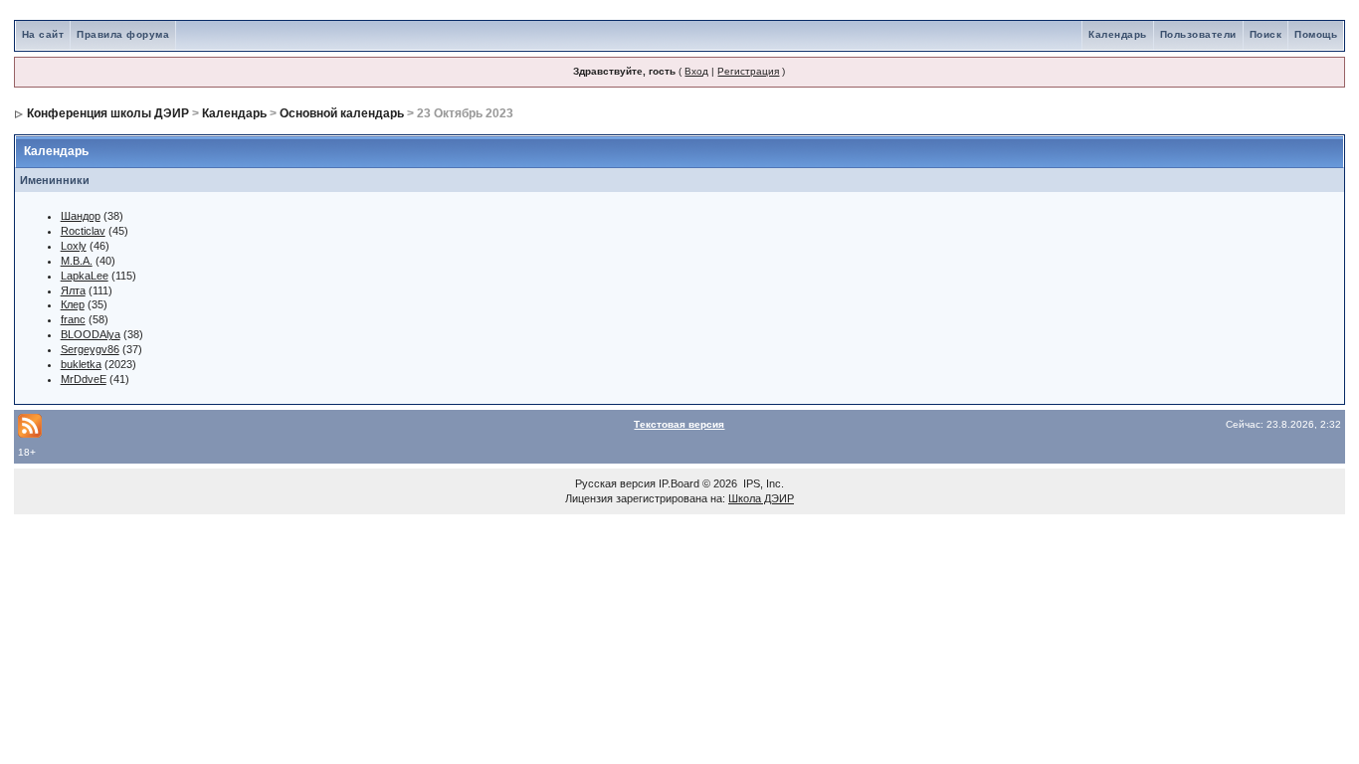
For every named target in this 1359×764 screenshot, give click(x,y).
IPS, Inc (762, 483)
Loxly (74, 246)
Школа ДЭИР (761, 498)
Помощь (1315, 34)
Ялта (73, 290)
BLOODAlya (90, 334)
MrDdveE (83, 379)
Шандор (80, 216)
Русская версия (615, 483)
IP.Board (679, 483)
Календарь (1117, 34)
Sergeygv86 (90, 349)
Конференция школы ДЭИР (108, 113)
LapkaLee (84, 276)
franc (73, 319)
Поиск (1266, 34)
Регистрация (748, 71)
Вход (696, 71)
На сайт (43, 34)
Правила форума (123, 34)
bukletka (81, 364)
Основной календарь (342, 113)
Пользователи (1198, 34)
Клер (73, 304)
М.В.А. (77, 261)
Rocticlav (83, 231)
